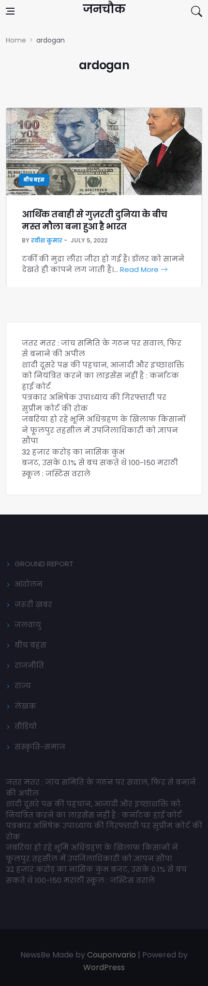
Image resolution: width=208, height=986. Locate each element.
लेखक (25, 706)
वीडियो (26, 726)
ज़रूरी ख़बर (33, 604)
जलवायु (28, 625)
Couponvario (111, 954)
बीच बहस (34, 179)
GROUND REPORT (44, 564)
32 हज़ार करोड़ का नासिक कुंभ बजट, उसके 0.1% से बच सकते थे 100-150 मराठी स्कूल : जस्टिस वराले (100, 463)
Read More (140, 269)
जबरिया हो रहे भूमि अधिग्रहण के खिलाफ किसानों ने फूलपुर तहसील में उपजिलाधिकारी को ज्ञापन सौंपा (104, 430)
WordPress (104, 967)
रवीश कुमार (46, 240)
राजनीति (29, 665)
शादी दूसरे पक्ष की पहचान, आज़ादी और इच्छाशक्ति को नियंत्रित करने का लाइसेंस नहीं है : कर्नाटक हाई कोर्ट (103, 376)
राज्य (23, 686)
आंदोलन (29, 584)
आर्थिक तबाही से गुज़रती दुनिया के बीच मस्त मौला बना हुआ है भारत (94, 220)
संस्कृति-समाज (40, 747)
